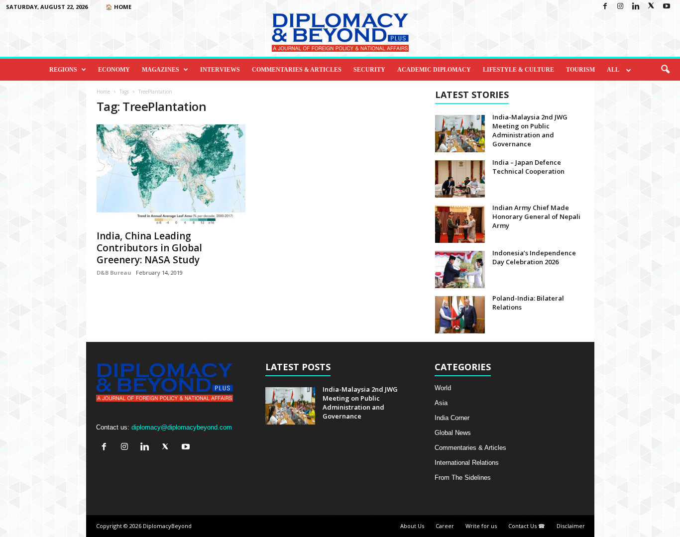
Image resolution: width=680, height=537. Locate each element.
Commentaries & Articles (296, 69)
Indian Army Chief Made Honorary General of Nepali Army (536, 216)
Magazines (160, 69)
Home (103, 91)
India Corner (452, 418)
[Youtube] (667, 6)
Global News (453, 432)
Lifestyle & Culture (518, 69)
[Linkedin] (636, 6)
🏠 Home (118, 6)
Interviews (220, 69)
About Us (412, 526)
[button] (665, 70)
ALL (613, 69)
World (443, 388)
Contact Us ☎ (526, 526)
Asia (441, 403)
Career (445, 526)
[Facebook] (605, 6)
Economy (114, 69)
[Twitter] (651, 6)
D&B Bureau (114, 272)
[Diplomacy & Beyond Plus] (340, 32)
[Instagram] (620, 6)
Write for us (481, 526)
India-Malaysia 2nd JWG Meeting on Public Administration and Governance (529, 130)
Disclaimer (571, 526)
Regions (63, 69)
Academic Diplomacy (434, 69)
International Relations (467, 462)
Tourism (580, 69)
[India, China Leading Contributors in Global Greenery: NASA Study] (171, 174)
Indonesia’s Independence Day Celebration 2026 (534, 257)
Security (369, 69)
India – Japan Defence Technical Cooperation (528, 167)
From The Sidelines (463, 477)
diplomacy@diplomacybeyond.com (181, 427)
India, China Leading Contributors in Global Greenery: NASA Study (149, 247)
